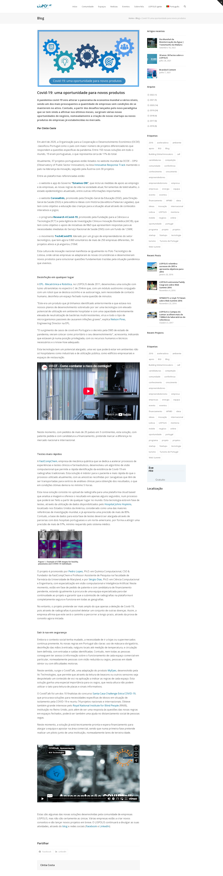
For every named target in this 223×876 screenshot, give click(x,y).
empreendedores (157, 177)
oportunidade (155, 223)
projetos (176, 229)
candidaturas (155, 160)
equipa (176, 188)
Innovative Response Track (109, 165)
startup (152, 235)
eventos (163, 194)
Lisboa (152, 212)
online (173, 217)
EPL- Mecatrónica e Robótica (55, 284)
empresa (175, 183)
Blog (138, 18)
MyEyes (112, 670)
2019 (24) (154, 110)
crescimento (171, 171)
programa (153, 229)
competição (170, 160)
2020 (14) (154, 105)
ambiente (176, 142)
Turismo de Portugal (169, 241)
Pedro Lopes (75, 571)
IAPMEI (169, 200)
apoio (151, 148)
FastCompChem (48, 461)
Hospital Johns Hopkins (118, 504)
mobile (152, 217)
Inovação (162, 206)
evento (152, 194)
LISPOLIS (163, 212)
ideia (178, 200)
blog (65, 826)
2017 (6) (153, 120)
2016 (151, 142)
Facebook (91, 826)
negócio (162, 217)
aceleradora (162, 142)
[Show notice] (220, 3)
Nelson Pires (118, 319)
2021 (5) (153, 100)
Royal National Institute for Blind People (96, 705)
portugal (169, 223)
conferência (169, 165)
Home (131, 18)
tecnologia (176, 235)
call (178, 154)
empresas (153, 188)
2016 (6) (153, 126)
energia (165, 188)
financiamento (155, 200)
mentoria (175, 212)
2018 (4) (153, 115)
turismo (152, 241)
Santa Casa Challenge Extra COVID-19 (114, 693)
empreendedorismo (158, 183)
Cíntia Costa (47, 865)
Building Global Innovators (161, 154)
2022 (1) (153, 94)
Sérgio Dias (95, 579)
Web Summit (154, 246)
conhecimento (155, 171)
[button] (185, 6)
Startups (163, 235)
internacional (177, 206)
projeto (165, 229)
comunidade (154, 165)
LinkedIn (104, 826)
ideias (151, 206)
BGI (159, 148)
